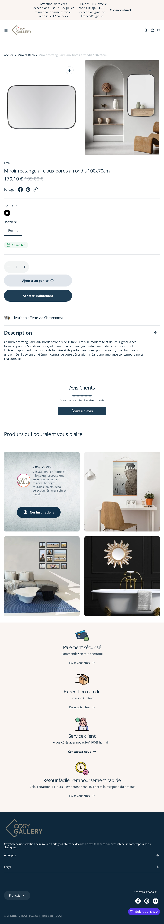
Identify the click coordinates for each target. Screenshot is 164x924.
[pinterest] (28, 191)
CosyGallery (25, 915)
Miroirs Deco (26, 55)
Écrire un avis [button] (82, 411)
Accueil (9, 55)
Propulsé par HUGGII (50, 915)
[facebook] (20, 191)
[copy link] (35, 191)
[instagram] (155, 901)
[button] (6, 30)
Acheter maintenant (38, 296)
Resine (15, 232)
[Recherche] (145, 30)
